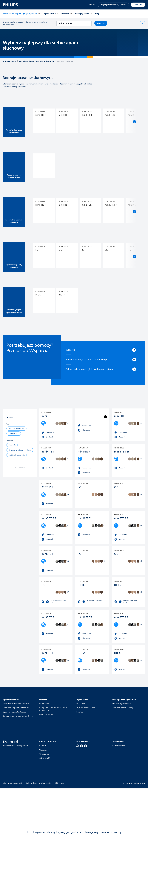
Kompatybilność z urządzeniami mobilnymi (53, 709)
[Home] (10, 4)
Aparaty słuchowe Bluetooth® (16, 703)
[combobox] (72, 23)
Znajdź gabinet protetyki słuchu (113, 4)
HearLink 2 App (46, 714)
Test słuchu (138, 4)
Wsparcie (43, 750)
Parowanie (44, 703)
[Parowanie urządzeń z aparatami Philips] (134, 359)
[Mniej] (142, 23)
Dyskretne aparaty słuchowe (15, 712)
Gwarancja (44, 754)
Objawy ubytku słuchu (85, 707)
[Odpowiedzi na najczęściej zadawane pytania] (134, 369)
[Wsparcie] (134, 350)
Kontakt (42, 746)
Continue (101, 23)
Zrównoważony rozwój (122, 707)
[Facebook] (81, 746)
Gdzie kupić (44, 758)
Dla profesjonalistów (121, 703)
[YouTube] (77, 746)
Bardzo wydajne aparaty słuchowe (18, 716)
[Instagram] (85, 746)
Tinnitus (79, 712)
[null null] (44, 166)
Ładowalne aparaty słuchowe (16, 707)
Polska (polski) (118, 746)
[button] (14, 122)
